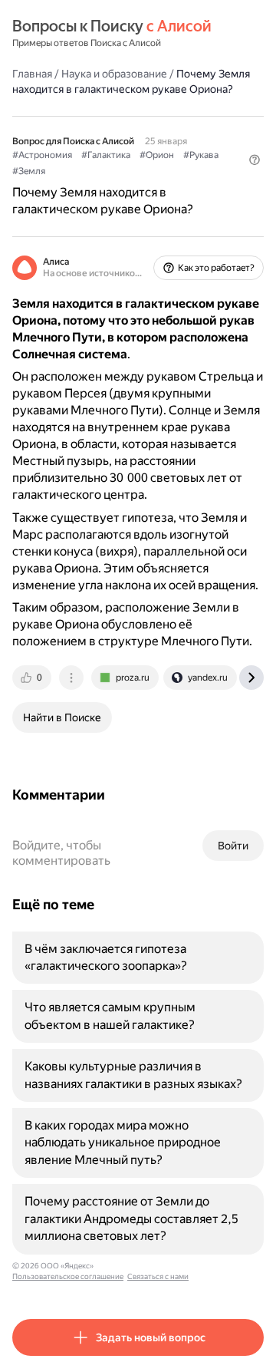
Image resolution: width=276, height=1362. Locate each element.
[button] (254, 159)
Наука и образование (114, 74)
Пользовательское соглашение (67, 1276)
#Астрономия (42, 155)
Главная (32, 74)
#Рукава (201, 155)
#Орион (157, 155)
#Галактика (105, 155)
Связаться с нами (158, 1276)
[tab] (33, 677)
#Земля (28, 171)
